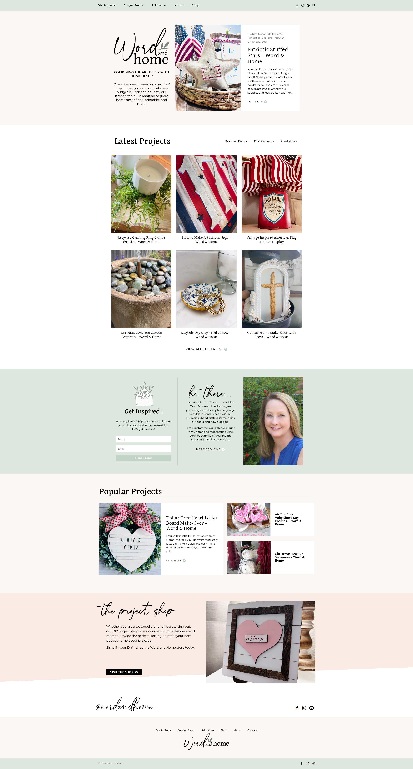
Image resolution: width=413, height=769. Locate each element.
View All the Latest (204, 349)
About (179, 5)
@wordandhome (123, 707)
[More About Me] (223, 449)
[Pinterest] (308, 5)
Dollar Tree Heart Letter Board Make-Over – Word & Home (192, 523)
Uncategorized (257, 41)
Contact (252, 730)
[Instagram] (302, 5)
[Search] (313, 5)
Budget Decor (134, 5)
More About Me (208, 449)
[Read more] (265, 101)
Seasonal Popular (273, 37)
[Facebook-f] (297, 5)
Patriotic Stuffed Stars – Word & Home (267, 55)
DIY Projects (107, 5)
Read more (255, 101)
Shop (195, 5)
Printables (159, 5)
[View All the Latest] (225, 349)
